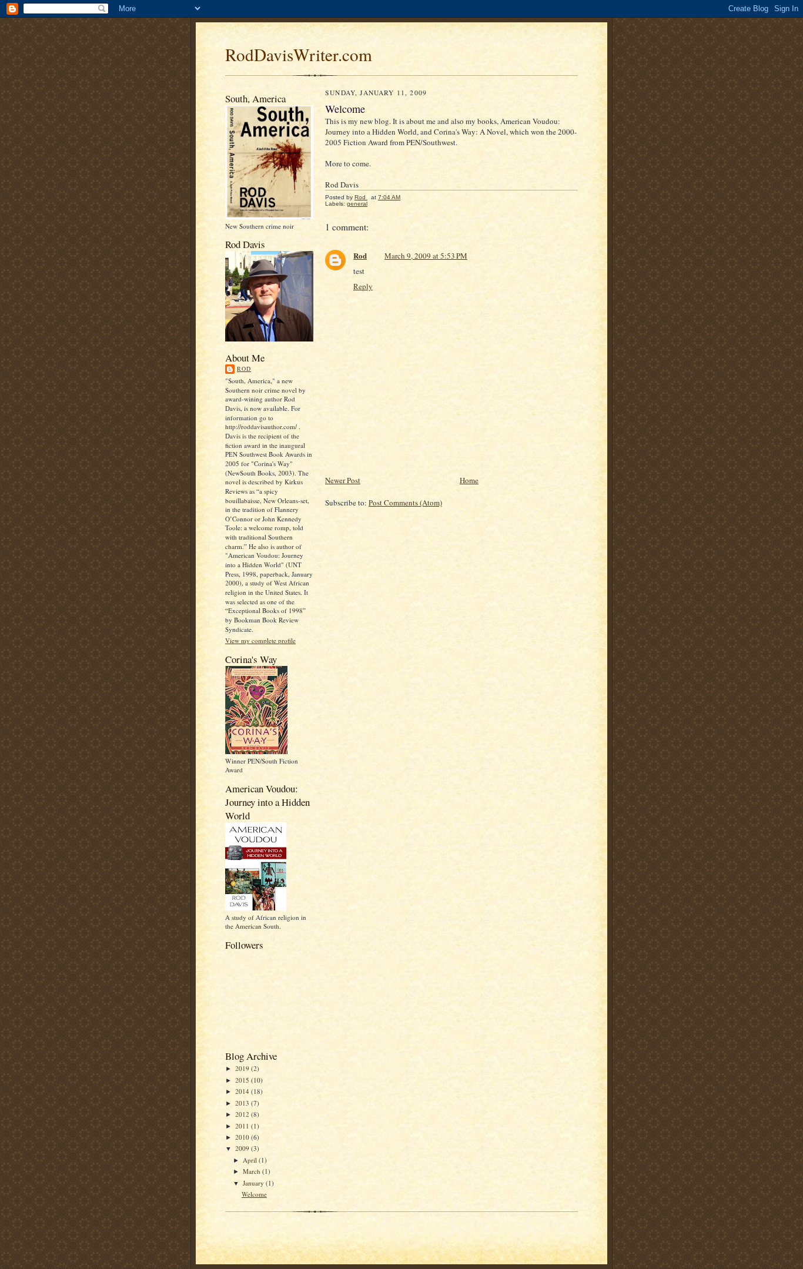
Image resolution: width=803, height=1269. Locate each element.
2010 (243, 1137)
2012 (243, 1114)
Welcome (254, 1194)
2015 (243, 1080)
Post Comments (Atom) (405, 502)
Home (469, 480)
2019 (243, 1068)
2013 (243, 1103)
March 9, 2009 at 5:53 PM (425, 255)
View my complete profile (260, 640)
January (254, 1182)
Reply (363, 286)
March (252, 1171)
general (357, 203)
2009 (243, 1148)
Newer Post (342, 480)
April (251, 1160)
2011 (243, 1125)
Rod (244, 368)
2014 (243, 1091)
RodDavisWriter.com (298, 54)
